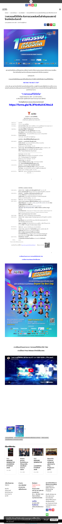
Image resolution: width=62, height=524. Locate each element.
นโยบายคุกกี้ (11, 521)
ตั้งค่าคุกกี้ (46, 519)
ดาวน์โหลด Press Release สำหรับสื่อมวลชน (31, 350)
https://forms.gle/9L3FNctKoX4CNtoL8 (31, 105)
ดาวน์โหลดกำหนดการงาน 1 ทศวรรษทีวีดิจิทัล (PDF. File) (31, 256)
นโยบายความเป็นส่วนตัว (36, 519)
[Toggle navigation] (60, 9)
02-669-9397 (35, 503)
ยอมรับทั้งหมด (54, 519)
